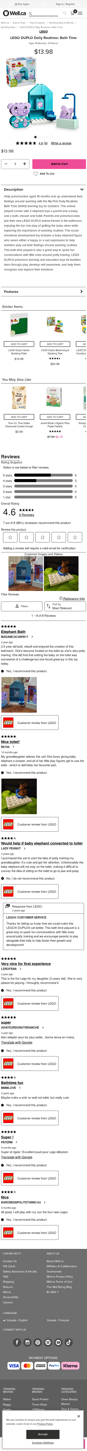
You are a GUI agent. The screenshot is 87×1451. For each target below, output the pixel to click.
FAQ (5, 1277)
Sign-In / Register (65, 4)
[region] (43, 1429)
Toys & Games (70, 1409)
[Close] (78, 1416)
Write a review (61, 143)
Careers (8, 1302)
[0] (72, 13)
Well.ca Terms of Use (59, 1282)
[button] (6, 164)
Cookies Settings (43, 1443)
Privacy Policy (45, 1424)
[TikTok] (69, 1342)
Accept (43, 1434)
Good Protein (40, 1399)
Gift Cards (9, 1266)
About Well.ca (55, 1261)
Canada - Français (58, 1320)
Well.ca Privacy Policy (60, 1277)
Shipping (8, 1282)
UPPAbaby (38, 1410)
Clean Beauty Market (69, 1401)
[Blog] (48, 1342)
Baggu (7, 1404)
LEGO (43, 31)
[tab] (43, 189)
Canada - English (17, 1320)
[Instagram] (27, 1342)
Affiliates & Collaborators (62, 1266)
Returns (8, 1287)
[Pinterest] (38, 1342)
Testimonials (54, 1271)
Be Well (53, 1292)
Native (7, 1399)
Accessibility (10, 1297)
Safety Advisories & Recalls (20, 1271)
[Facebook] (17, 1342)
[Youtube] (58, 1342)
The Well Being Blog (59, 1287)
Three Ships (39, 1404)
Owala (7, 1410)
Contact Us (10, 1261)
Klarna (7, 1292)
